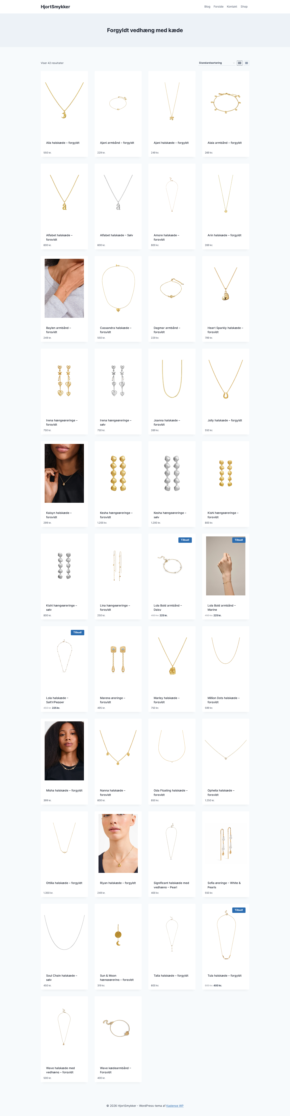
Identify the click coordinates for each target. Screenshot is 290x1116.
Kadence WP (175, 1105)
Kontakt (232, 6)
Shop (244, 6)
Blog (207, 6)
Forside (219, 6)
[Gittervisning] (239, 63)
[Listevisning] (246, 63)
